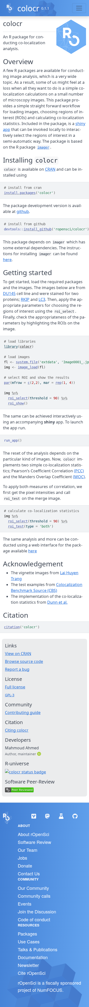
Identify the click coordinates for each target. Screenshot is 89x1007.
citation (12, 627)
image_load (28, 367)
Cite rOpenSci (31, 973)
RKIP (25, 299)
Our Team (27, 850)
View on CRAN (18, 653)
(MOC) (79, 476)
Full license (15, 687)
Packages (27, 933)
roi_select (18, 398)
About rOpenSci (33, 834)
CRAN (50, 169)
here (7, 259)
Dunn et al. (57, 602)
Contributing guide (23, 712)
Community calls (34, 896)
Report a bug (17, 669)
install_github (37, 229)
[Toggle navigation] (79, 8)
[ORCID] (39, 753)
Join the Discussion (37, 911)
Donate (25, 865)
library (11, 347)
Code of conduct (34, 919)
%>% (15, 393)
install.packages (20, 193)
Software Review (34, 842)
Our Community (33, 888)
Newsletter (28, 965)
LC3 (42, 299)
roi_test (16, 526)
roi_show (16, 403)
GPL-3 (9, 695)
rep (58, 383)
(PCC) (79, 471)
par (7, 383)
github (23, 211)
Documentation (33, 957)
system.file (27, 362)
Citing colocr (16, 730)
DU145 (9, 293)
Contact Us (29, 873)
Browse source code (24, 661)
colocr (28, 8)
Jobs (22, 857)
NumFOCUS (49, 990)
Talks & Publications (37, 949)
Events (24, 903)
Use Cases (29, 941)
